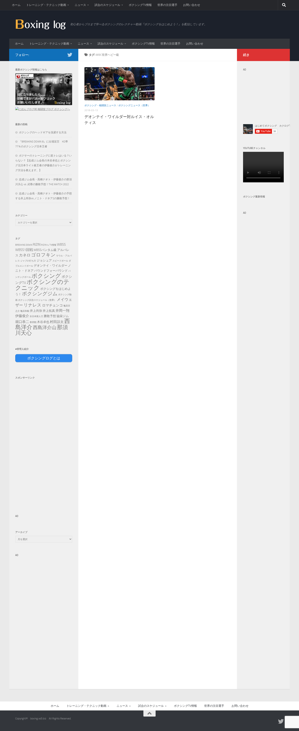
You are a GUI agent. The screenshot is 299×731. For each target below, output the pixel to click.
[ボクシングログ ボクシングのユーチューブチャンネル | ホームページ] (40, 24)
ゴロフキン (43, 255)
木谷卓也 (43, 322)
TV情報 (52, 245)
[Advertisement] (43, 442)
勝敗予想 (50, 316)
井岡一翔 (62, 311)
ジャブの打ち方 (28, 260)
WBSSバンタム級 (45, 250)
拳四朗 (33, 322)
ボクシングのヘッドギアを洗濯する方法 (43, 132)
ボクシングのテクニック (42, 284)
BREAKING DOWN (23, 245)
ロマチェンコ (52, 305)
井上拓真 (49, 311)
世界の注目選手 (167, 5)
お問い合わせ (191, 5)
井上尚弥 (36, 311)
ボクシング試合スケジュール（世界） (37, 300)
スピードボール (60, 260)
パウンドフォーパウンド (51, 270)
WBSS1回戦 (24, 250)
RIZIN (36, 244)
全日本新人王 (36, 316)
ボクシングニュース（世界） (134, 105)
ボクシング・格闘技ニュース (100, 105)
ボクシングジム (40, 294)
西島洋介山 (44, 327)
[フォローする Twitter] (69, 54)
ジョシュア (44, 260)
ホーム (16, 5)
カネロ (25, 255)
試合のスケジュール (107, 5)
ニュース (80, 5)
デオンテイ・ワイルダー (50, 265)
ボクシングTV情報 (140, 5)
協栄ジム (63, 316)
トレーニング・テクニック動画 (46, 5)
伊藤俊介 (22, 316)
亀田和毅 (24, 311)
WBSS (61, 244)
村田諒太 (57, 322)
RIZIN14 (45, 245)
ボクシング (46, 275)
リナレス (32, 305)
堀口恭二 (22, 322)
